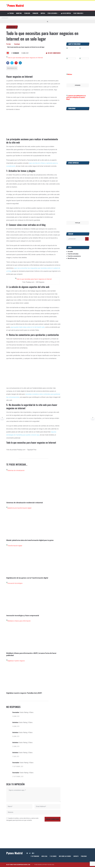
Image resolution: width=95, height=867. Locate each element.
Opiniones (77, 85)
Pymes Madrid (14, 853)
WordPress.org (72, 258)
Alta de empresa (66, 13)
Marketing (19, 13)
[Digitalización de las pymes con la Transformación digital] (34, 560)
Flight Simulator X (78, 13)
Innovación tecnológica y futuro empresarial (22, 615)
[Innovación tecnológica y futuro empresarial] (34, 597)
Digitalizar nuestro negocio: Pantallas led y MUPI (24, 693)
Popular (77, 222)
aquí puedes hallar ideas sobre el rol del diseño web (28, 327)
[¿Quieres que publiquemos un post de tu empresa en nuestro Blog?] (77, 99)
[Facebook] (27, 853)
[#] (84, 48)
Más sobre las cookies (65, 856)
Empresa (43, 13)
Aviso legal (44, 856)
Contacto (75, 856)
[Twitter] (30, 853)
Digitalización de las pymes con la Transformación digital (27, 578)
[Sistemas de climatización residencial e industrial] (34, 484)
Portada (11, 13)
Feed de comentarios (74, 256)
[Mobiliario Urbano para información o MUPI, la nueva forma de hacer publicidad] (34, 635)
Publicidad (84, 856)
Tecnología (27, 13)
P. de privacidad (35, 856)
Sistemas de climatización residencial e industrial (24, 503)
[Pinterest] (32, 853)
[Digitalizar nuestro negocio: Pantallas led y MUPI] (34, 675)
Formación (35, 13)
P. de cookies (53, 856)
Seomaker (16, 53)
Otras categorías (52, 13)
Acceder (70, 251)
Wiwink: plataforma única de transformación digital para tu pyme (30, 540)
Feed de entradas (73, 254)
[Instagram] (33, 853)
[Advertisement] (33, 122)
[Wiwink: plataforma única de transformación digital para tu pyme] (34, 522)
